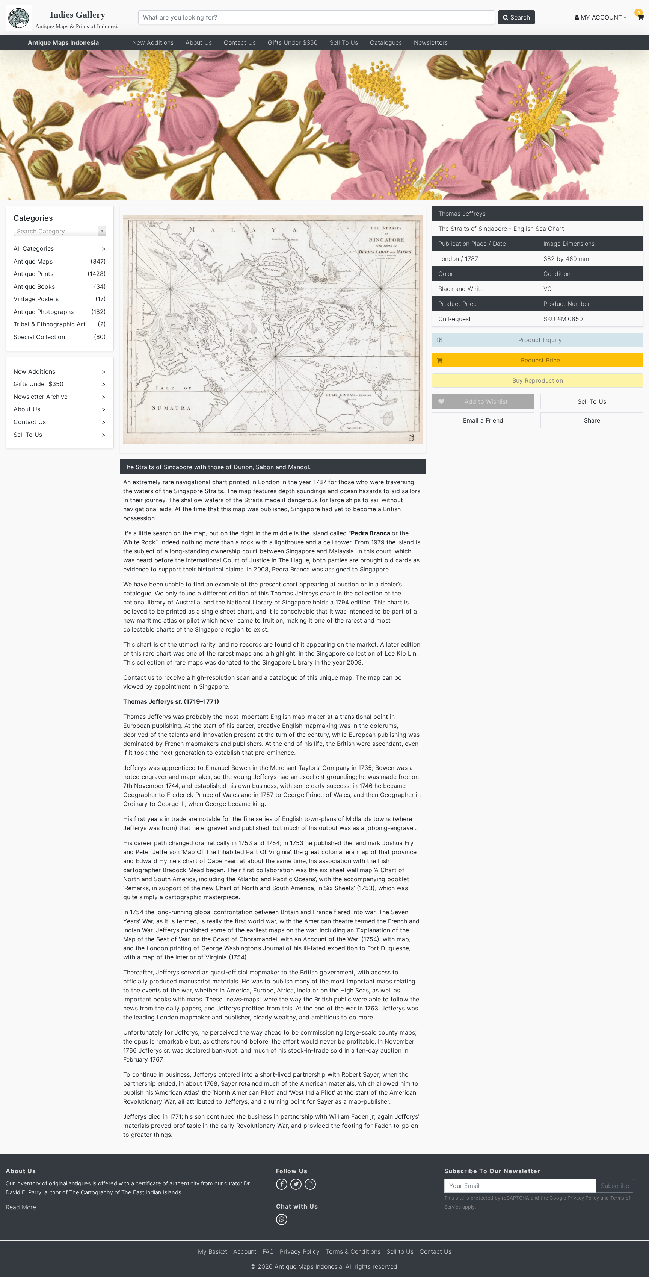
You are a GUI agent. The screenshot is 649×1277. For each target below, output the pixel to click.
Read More (21, 1207)
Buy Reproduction (537, 380)
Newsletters (431, 42)
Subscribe (615, 1185)
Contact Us (240, 42)
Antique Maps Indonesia (63, 42)
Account (245, 1251)
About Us (199, 42)
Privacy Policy (583, 1198)
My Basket (212, 1251)
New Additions (153, 42)
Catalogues (386, 42)
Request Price (540, 360)
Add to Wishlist (486, 401)
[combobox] (60, 231)
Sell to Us (400, 1251)
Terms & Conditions (353, 1251)
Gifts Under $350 (293, 42)
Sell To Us (344, 42)
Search (519, 17)
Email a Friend (483, 420)
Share (592, 420)
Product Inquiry (540, 340)
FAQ (268, 1251)
